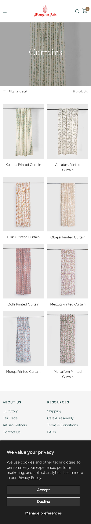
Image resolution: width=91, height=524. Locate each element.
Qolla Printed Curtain (23, 304)
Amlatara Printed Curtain (67, 167)
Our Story (10, 411)
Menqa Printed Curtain (23, 371)
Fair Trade (10, 418)
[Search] (77, 11)
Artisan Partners (15, 425)
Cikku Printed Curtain (23, 237)
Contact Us (12, 432)
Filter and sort (17, 91)
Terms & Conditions (62, 425)
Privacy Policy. (30, 477)
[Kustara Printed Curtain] (23, 131)
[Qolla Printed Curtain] (23, 271)
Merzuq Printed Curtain (67, 304)
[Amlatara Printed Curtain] (67, 131)
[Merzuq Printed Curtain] (67, 271)
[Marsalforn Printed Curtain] (67, 338)
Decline (43, 501)
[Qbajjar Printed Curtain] (67, 204)
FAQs (51, 432)
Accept (43, 489)
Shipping (54, 411)
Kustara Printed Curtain (23, 164)
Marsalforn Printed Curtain (68, 374)
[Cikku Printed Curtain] (23, 204)
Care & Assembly (60, 418)
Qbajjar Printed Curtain (67, 237)
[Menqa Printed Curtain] (23, 338)
